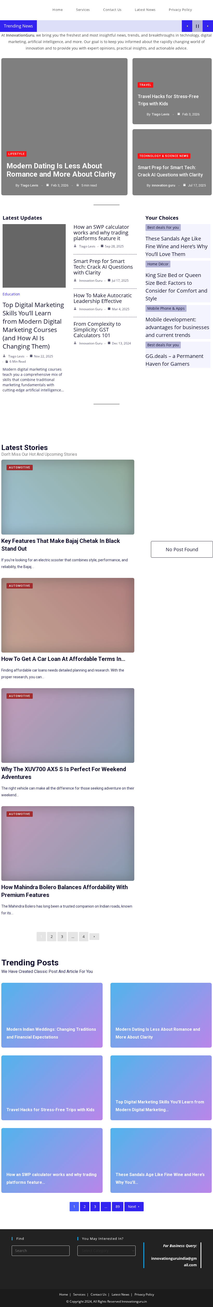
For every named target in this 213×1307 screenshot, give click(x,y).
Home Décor (158, 263)
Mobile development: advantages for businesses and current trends (177, 327)
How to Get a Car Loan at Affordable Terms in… (63, 659)
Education (11, 294)
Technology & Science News (164, 156)
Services (79, 1294)
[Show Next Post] (208, 26)
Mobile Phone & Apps (166, 308)
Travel (145, 85)
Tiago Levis (29, 185)
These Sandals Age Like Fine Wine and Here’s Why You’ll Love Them (176, 246)
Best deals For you (163, 227)
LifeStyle (16, 154)
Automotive (19, 467)
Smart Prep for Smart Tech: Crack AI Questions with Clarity (103, 267)
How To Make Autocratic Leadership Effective (103, 298)
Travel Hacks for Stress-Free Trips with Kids (50, 1109)
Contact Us (98, 1294)
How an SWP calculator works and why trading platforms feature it (101, 232)
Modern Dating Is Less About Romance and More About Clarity (61, 170)
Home (63, 1294)
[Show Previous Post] (187, 26)
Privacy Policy (144, 1294)
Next (132, 1206)
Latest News (120, 1294)
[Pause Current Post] (197, 26)
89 (118, 1206)
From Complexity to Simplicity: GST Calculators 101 (97, 329)
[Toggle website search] (204, 9)
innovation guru (163, 185)
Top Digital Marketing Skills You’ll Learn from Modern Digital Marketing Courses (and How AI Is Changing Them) (33, 325)
